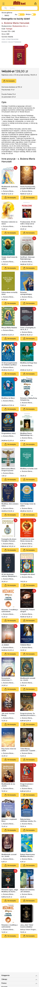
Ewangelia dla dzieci (27, 574)
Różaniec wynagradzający (26, 293)
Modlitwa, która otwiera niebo (10, 505)
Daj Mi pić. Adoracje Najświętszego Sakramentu (27, 258)
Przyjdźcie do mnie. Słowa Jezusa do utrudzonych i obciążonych (27, 540)
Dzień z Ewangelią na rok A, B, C (27, 328)
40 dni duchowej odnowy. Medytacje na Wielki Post (10, 575)
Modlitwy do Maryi (8, 398)
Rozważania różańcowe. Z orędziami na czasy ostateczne (8, 679)
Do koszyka (10, 81)
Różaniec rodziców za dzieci (9, 223)
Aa (16, 14)
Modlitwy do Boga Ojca (28, 363)
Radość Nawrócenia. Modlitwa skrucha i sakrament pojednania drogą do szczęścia (28, 855)
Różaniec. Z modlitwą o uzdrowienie (10, 610)
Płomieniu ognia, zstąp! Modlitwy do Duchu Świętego (10, 891)
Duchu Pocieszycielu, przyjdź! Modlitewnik (27, 187)
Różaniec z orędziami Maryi (9, 820)
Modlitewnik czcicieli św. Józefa (27, 679)
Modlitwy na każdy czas (28, 469)
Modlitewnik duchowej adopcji (10, 187)
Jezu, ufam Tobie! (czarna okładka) (26, 926)
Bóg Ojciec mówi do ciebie (9, 750)
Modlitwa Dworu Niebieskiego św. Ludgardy (26, 434)
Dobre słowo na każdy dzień (9, 293)
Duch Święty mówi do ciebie (27, 505)
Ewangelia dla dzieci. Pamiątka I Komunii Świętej (9, 540)
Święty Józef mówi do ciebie (9, 258)
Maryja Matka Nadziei (9, 328)
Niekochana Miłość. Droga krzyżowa (9, 469)
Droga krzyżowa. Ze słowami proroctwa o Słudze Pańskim (27, 714)
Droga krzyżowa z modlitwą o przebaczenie (26, 785)
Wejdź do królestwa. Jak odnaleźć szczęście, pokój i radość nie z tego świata (27, 891)
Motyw (28, 14)
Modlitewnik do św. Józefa (8, 785)
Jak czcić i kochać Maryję (8, 714)
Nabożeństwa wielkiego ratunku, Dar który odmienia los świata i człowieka (28, 820)
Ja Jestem (5, 645)
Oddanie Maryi (25, 645)
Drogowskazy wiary (9, 433)
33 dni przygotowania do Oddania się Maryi (9, 364)
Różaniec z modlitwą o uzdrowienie (10, 926)
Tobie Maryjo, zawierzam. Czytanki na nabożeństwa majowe (28, 750)
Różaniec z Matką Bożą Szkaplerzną (28, 399)
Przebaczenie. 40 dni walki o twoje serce (27, 223)
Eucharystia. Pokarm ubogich (27, 610)
